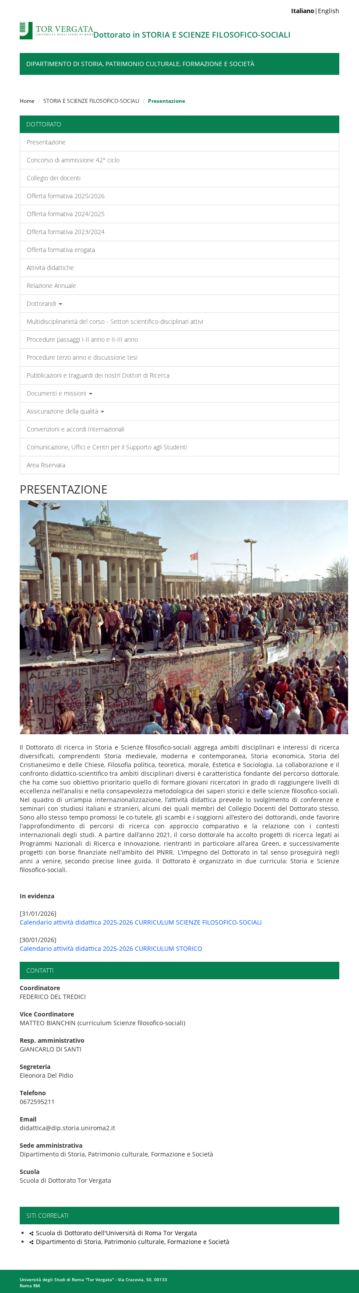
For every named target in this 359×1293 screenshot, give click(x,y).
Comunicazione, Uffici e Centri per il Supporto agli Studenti (107, 447)
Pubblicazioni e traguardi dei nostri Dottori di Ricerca (98, 375)
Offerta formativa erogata (61, 249)
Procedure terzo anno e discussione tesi (82, 357)
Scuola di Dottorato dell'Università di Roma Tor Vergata (116, 1233)
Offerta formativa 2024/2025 (66, 214)
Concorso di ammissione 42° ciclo (73, 160)
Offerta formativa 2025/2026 (66, 196)
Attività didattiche (50, 267)
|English (315, 11)
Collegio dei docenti (54, 178)
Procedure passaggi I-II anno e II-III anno (82, 339)
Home (27, 101)
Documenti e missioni (57, 393)
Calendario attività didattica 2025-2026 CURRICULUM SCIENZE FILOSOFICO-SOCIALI (141, 922)
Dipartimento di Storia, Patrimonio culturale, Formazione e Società (140, 64)
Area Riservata (46, 465)
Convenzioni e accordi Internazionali (75, 429)
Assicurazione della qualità (63, 411)
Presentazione (46, 142)
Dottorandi (42, 303)
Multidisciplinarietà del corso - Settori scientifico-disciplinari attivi (115, 321)
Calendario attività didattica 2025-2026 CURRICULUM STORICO (111, 948)
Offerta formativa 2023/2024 (66, 232)
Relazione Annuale (51, 285)
